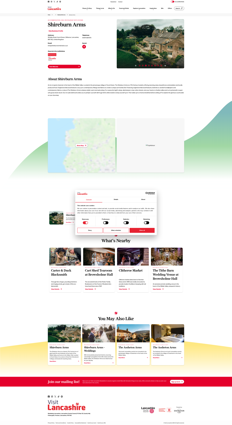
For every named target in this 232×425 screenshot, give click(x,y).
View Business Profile (56, 31)
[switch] (105, 222)
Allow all (142, 230)
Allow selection (116, 230)
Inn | (63, 20)
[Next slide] (165, 65)
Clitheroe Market (131, 270)
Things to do (100, 8)
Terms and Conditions (61, 423)
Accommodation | (54, 20)
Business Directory (61, 14)
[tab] (139, 65)
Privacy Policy (51, 423)
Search (178, 8)
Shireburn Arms (73, 215)
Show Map (80, 145)
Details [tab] (116, 199)
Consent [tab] (89, 199)
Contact (120, 1)
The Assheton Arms (130, 347)
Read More (53, 361)
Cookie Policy (70, 423)
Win (162, 8)
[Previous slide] (136, 65)
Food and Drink (124, 8)
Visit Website (53, 67)
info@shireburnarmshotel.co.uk (58, 46)
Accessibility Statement (80, 423)
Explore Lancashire (139, 8)
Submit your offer (101, 423)
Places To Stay (87, 8)
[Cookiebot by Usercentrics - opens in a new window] (147, 193)
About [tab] (143, 199)
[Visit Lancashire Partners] (52, 57)
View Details (55, 289)
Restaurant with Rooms (74, 20)
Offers (170, 8)
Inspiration (153, 8)
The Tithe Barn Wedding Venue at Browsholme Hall (166, 274)
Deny (90, 230)
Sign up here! (175, 382)
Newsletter (113, 1)
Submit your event (91, 423)
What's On (111, 8)
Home (49, 14)
